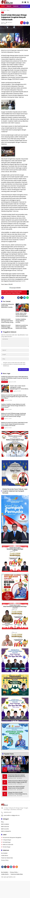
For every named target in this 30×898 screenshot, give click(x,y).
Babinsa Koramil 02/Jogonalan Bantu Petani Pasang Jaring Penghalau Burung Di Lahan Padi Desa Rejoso (7, 321)
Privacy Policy (4, 860)
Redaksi (3, 22)
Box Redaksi (4, 853)
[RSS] (16, 867)
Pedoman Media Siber (7, 858)
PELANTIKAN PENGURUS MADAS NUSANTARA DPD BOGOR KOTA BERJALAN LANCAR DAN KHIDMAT (17, 775)
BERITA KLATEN (5, 381)
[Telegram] (24, 297)
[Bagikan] (27, 23)
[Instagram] (14, 867)
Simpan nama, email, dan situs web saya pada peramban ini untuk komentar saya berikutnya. (14, 364)
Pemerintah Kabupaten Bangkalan (12, 837)
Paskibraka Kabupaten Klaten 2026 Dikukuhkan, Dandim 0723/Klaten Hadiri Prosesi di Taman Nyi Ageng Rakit (7, 306)
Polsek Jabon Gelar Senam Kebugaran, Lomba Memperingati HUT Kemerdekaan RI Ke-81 (22, 315)
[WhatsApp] (27, 297)
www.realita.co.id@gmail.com (12, 815)
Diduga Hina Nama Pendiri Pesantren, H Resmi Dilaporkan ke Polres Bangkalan (17, 793)
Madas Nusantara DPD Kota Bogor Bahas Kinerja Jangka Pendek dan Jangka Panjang (18, 781)
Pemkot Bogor (6, 847)
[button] (23, 2)
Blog (2, 12)
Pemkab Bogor (7, 842)
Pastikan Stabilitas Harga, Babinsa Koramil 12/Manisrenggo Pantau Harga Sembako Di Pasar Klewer (21, 321)
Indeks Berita (4, 855)
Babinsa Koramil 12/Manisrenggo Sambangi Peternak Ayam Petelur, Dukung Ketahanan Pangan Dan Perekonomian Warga (7, 327)
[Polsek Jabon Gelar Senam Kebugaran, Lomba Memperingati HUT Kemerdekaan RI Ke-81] (22, 308)
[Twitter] (21, 297)
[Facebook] (18, 297)
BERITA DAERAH (5, 824)
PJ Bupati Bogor (7, 840)
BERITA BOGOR (5, 826)
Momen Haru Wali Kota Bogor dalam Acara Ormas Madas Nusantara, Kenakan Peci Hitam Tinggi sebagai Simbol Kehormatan (17, 787)
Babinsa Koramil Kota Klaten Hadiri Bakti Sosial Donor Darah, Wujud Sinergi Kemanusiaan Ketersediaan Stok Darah (22, 327)
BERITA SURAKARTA (6, 831)
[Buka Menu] (25, 2)
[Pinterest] (8, 867)
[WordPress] (11, 867)
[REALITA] (7, 2)
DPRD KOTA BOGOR (8, 844)
